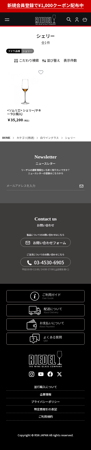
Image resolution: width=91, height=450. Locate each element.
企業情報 (45, 394)
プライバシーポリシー (45, 402)
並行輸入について (45, 387)
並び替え (53, 60)
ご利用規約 (45, 416)
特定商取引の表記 (45, 409)
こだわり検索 (29, 60)
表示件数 (70, 60)
